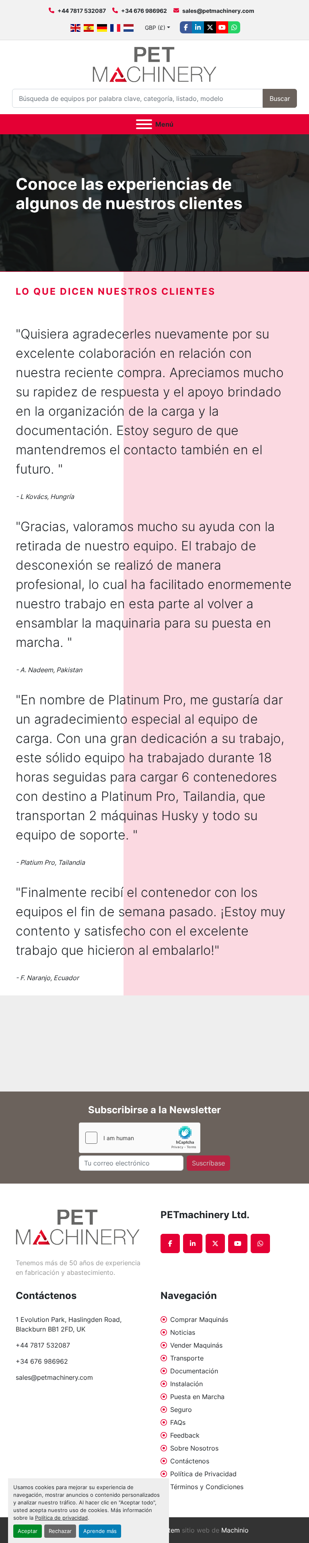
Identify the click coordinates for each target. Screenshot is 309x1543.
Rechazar (60, 1531)
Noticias (182, 1332)
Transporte (187, 1358)
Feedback (185, 1435)
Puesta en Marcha (197, 1397)
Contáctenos (189, 1461)
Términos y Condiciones (206, 1487)
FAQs (177, 1422)
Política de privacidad (61, 1518)
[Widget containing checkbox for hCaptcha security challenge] (139, 1137)
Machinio (235, 1530)
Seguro (181, 1410)
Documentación (194, 1371)
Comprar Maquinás (199, 1319)
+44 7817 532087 (82, 10)
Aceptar (27, 1531)
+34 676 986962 (144, 10)
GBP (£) (155, 27)
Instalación (186, 1384)
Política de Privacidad (203, 1474)
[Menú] (144, 124)
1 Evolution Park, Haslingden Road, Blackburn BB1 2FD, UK (70, 1324)
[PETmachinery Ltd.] (78, 1227)
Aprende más (100, 1531)
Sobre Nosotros (194, 1448)
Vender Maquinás (196, 1345)
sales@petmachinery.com (218, 10)
